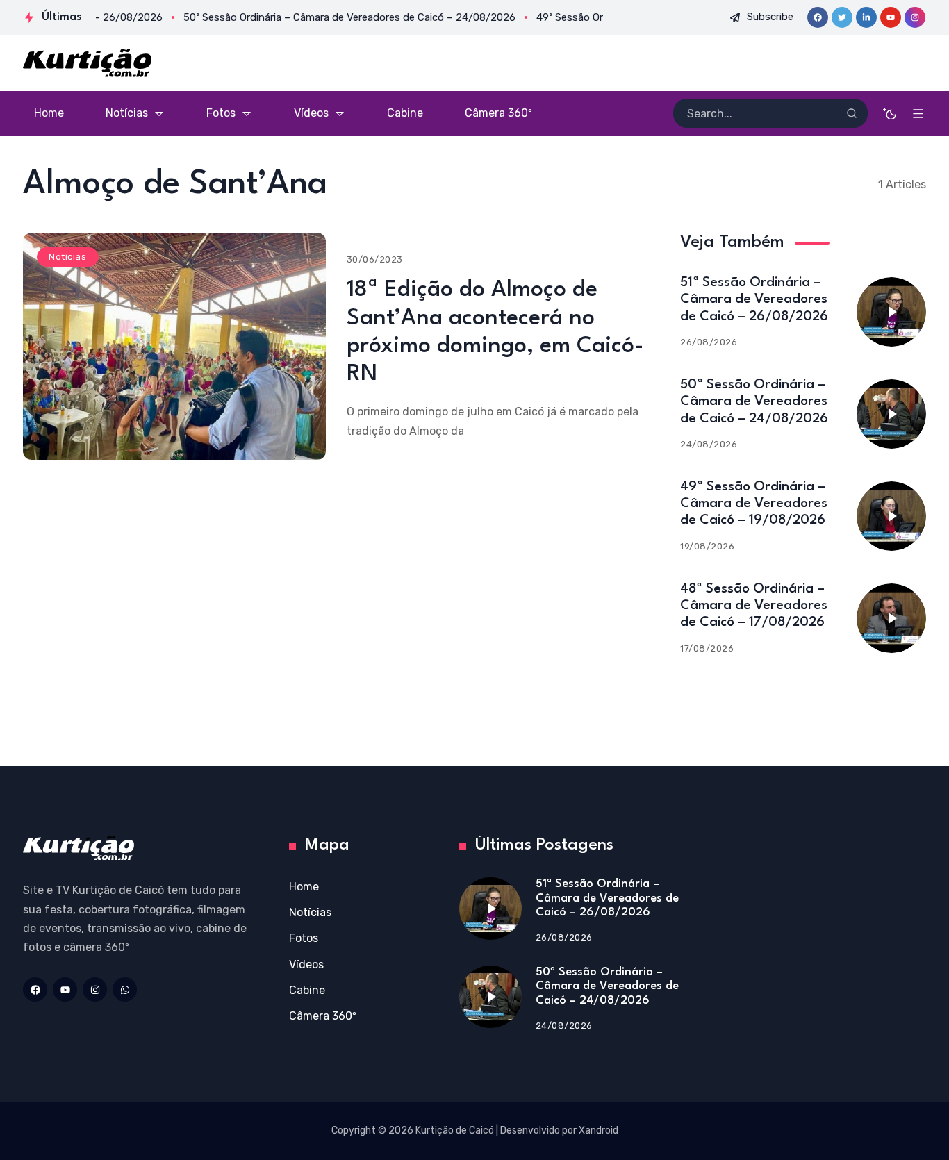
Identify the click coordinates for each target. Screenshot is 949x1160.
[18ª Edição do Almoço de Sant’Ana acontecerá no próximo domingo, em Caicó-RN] (174, 346)
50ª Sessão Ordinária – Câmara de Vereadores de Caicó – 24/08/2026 (754, 401)
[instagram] (915, 17)
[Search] (851, 113)
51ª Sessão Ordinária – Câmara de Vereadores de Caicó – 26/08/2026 (754, 299)
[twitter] (842, 17)
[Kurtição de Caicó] (87, 63)
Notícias (67, 256)
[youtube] (890, 17)
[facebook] (817, 17)
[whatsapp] (125, 989)
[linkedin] (866, 17)
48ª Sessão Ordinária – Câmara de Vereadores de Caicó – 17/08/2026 (753, 605)
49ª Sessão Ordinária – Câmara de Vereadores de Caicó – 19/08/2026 (753, 503)
